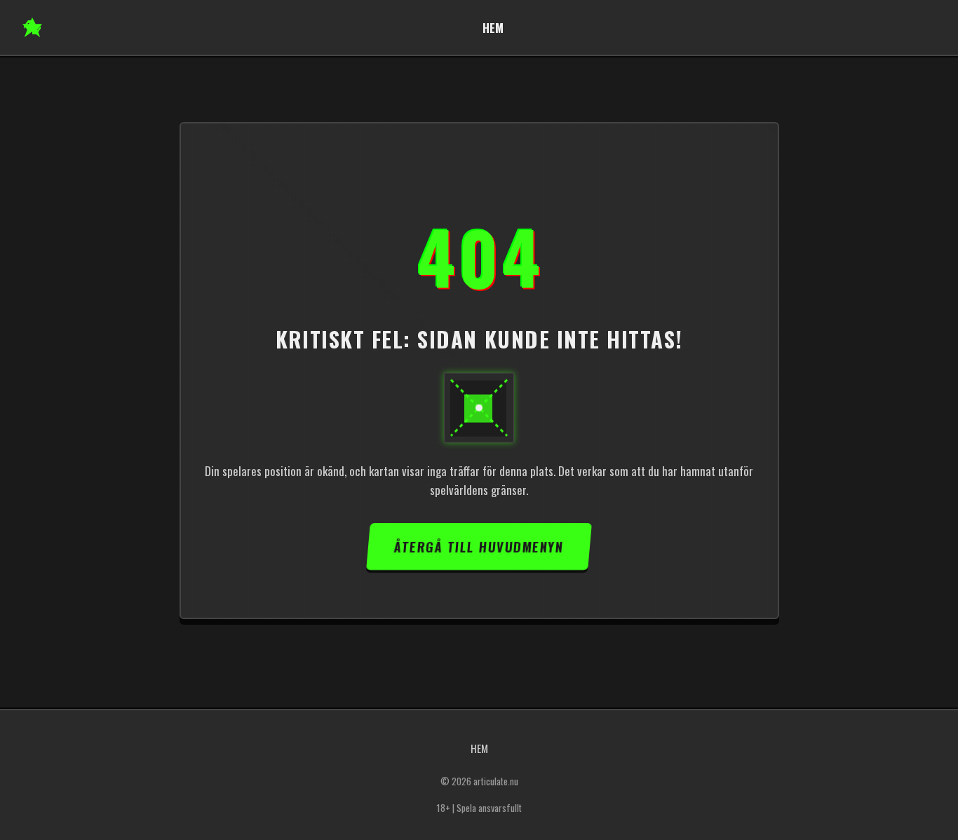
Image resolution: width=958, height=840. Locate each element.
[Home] (32, 27)
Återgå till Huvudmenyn (478, 546)
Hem (493, 27)
